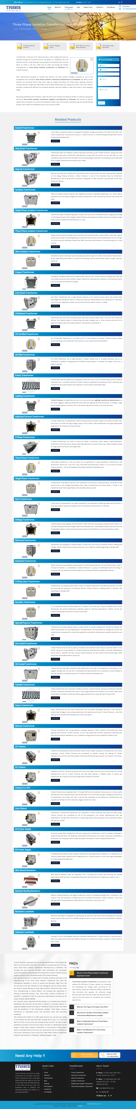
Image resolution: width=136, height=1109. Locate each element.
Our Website (111, 7)
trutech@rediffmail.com (89, 1056)
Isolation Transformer (78, 1081)
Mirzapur (49, 1035)
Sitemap (46, 1083)
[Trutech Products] (10, 8)
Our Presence (48, 1086)
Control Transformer (77, 1072)
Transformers (68, 7)
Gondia (21, 999)
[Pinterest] (121, 2)
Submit (101, 103)
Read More (55, 141)
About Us (58, 7)
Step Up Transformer (77, 1078)
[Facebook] (108, 1096)
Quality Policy (88, 7)
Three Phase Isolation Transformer (82, 1086)
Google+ (79, 1106)
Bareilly (32, 999)
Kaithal (27, 999)
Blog (78, 7)
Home (49, 7)
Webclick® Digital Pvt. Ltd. (94, 1104)
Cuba (54, 1035)
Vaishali (42, 1035)
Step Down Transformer (78, 1075)
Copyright (37, 1104)
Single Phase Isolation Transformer (82, 1083)
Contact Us (99, 7)
